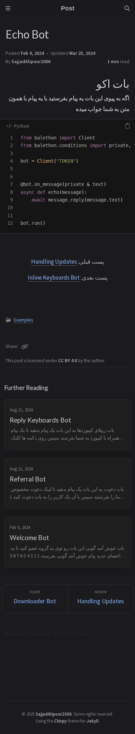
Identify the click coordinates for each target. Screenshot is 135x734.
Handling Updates (54, 261)
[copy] (127, 126)
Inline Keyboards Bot (54, 277)
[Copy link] (24, 346)
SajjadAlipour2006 (31, 62)
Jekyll (93, 721)
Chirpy (60, 721)
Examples (23, 320)
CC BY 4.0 (68, 361)
